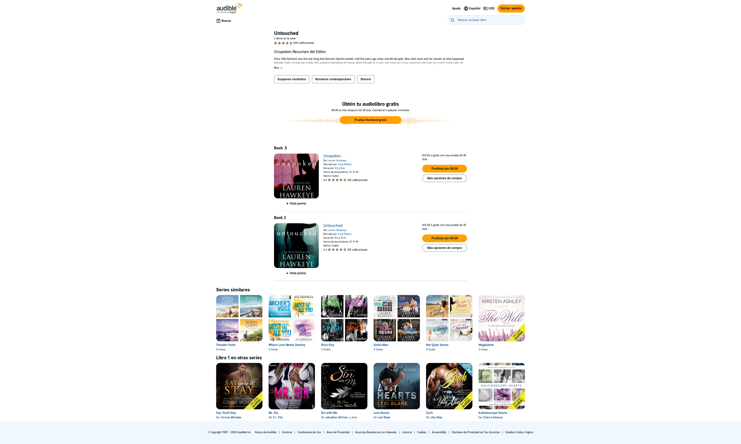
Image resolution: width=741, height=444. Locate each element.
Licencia (407, 432)
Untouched (333, 225)
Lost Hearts (381, 413)
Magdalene (486, 345)
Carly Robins (345, 164)
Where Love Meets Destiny (287, 345)
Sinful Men (381, 345)
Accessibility (439, 432)
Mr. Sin (273, 413)
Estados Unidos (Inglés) (519, 432)
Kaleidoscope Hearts (493, 413)
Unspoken (332, 156)
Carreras (287, 432)
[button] (278, 67)
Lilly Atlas (436, 417)
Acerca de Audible (265, 432)
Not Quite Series (437, 345)
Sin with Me (329, 413)
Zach (429, 413)
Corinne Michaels (231, 417)
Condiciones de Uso (309, 432)
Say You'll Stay (226, 413)
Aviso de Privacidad (338, 432)
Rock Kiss (327, 345)
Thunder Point (225, 345)
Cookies (421, 432)
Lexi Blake (384, 417)
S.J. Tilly (278, 417)
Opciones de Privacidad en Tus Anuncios (476, 432)
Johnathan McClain (337, 417)
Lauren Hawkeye (336, 160)
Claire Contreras (493, 417)
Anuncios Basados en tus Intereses (376, 432)
